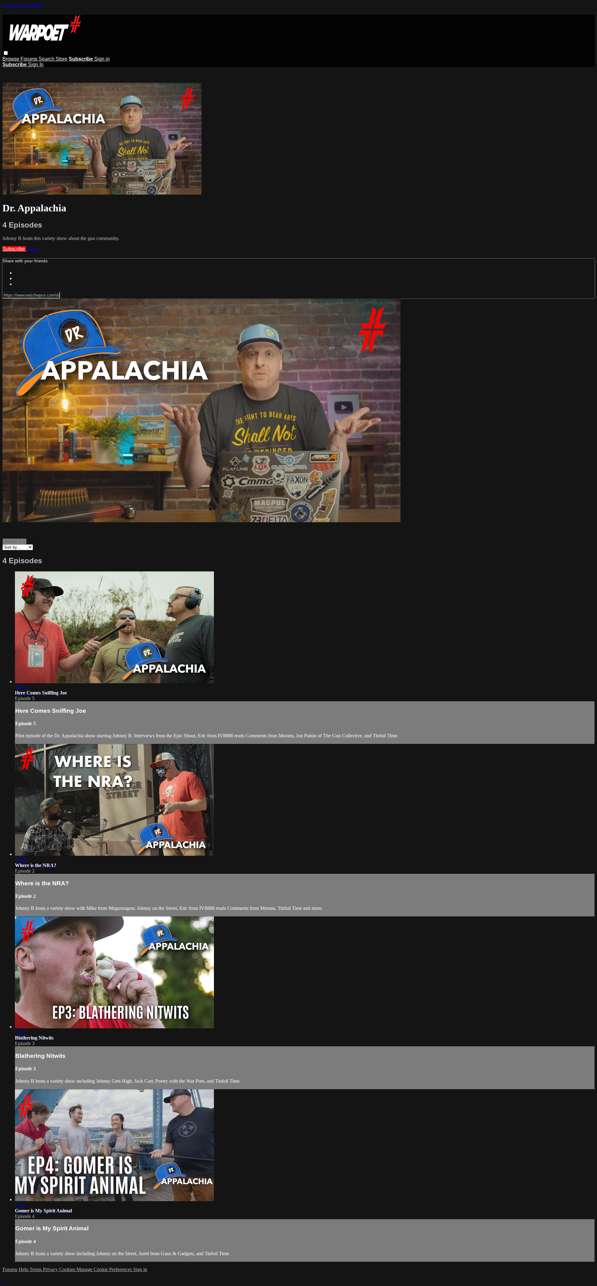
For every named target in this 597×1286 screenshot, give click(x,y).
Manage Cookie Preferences (104, 1269)
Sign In (36, 64)
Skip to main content (22, 5)
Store (61, 59)
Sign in (102, 59)
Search (47, 59)
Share (31, 248)
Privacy (51, 1269)
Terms (36, 1269)
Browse (11, 59)
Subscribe (14, 248)
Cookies (67, 1269)
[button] (6, 53)
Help (24, 1269)
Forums (30, 59)
